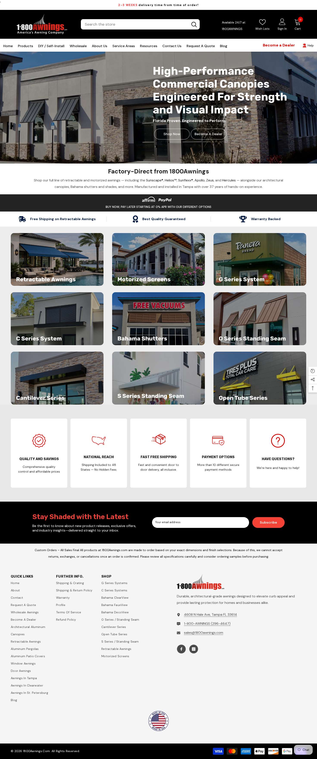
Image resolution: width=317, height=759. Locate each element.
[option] (158, 5)
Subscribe (268, 522)
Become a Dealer (208, 134)
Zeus (210, 180)
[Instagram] (193, 649)
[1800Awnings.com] (57, 259)
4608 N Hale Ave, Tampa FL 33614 (210, 614)
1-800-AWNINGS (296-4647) (207, 623)
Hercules (229, 180)
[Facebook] (181, 649)
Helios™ (171, 180)
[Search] (140, 24)
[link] (39, 453)
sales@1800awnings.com (203, 632)
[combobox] (134, 24)
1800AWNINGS (232, 29)
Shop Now (171, 134)
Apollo (200, 180)
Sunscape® (154, 180)
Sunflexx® (185, 180)
